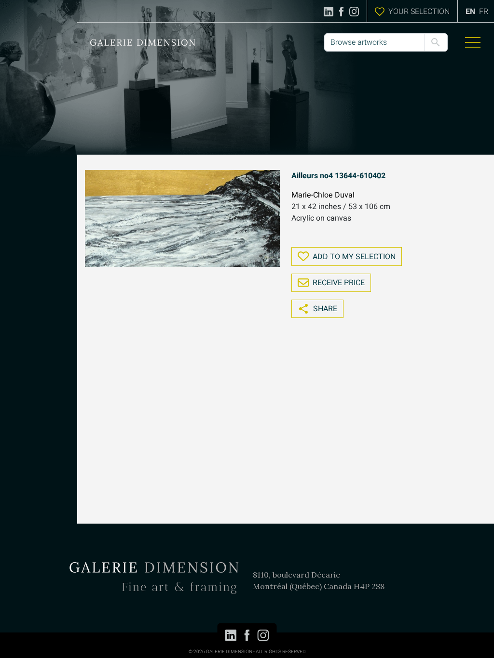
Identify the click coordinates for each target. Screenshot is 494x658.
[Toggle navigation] (472, 42)
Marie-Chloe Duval (323, 195)
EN (470, 11)
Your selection (419, 11)
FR (483, 11)
